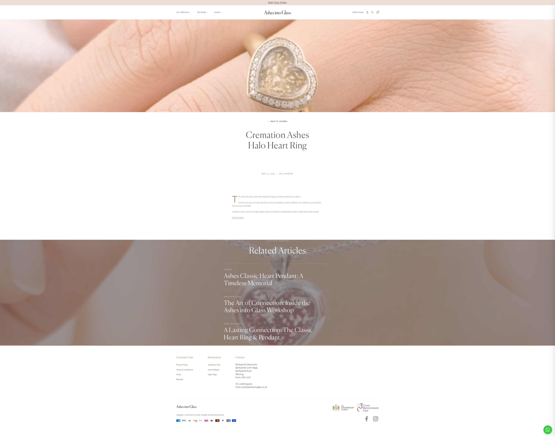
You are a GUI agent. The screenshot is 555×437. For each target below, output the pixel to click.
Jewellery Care (214, 365)
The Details (201, 12)
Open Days (212, 374)
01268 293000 (245, 383)
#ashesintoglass (238, 217)
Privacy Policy (182, 365)
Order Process (357, 12)
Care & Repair (214, 369)
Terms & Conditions (184, 369)
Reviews (179, 379)
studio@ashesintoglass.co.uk (254, 387)
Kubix (222, 415)
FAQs (178, 374)
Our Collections (182, 12)
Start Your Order (277, 2)
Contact (217, 12)
